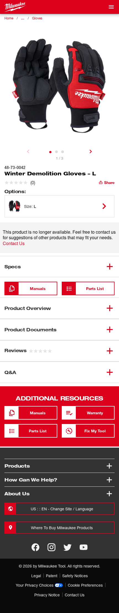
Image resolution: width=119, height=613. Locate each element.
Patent (51, 575)
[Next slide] (90, 151)
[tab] (50, 152)
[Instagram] (51, 547)
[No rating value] (17, 183)
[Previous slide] (28, 151)
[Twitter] (67, 547)
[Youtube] (83, 547)
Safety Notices (75, 575)
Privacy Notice (47, 594)
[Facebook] (35, 547)
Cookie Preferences (85, 585)
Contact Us (14, 243)
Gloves (37, 18)
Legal (36, 575)
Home (8, 18)
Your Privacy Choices (34, 585)
